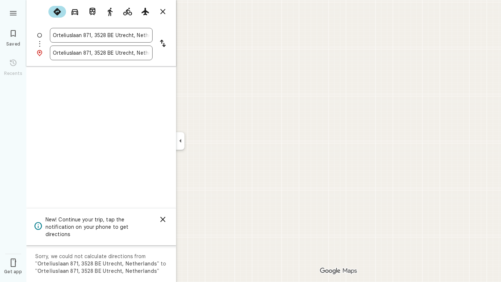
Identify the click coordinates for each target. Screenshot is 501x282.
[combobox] (101, 35)
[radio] (57, 11)
